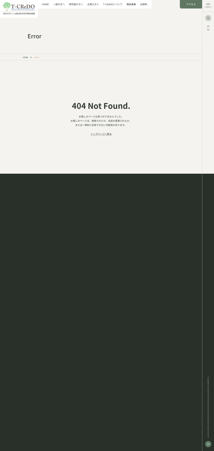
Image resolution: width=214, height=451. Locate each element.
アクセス (191, 4)
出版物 (143, 4)
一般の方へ (59, 4)
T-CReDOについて (112, 4)
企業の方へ (93, 4)
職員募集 (131, 4)
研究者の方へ (76, 4)
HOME (45, 4)
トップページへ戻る (101, 134)
